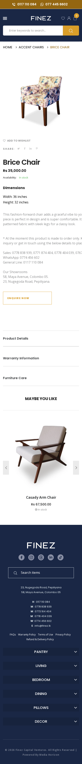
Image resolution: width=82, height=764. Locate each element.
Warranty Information (21, 358)
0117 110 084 (26, 4)
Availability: (10, 177)
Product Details (15, 338)
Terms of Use (45, 634)
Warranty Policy (27, 634)
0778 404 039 (43, 616)
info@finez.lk (43, 626)
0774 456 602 (43, 621)
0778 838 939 (43, 606)
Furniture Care (15, 378)
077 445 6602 (56, 4)
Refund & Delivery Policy (40, 639)
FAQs (13, 634)
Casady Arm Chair (41, 497)
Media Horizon (49, 754)
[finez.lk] (41, 18)
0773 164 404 (43, 611)
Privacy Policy (63, 634)
